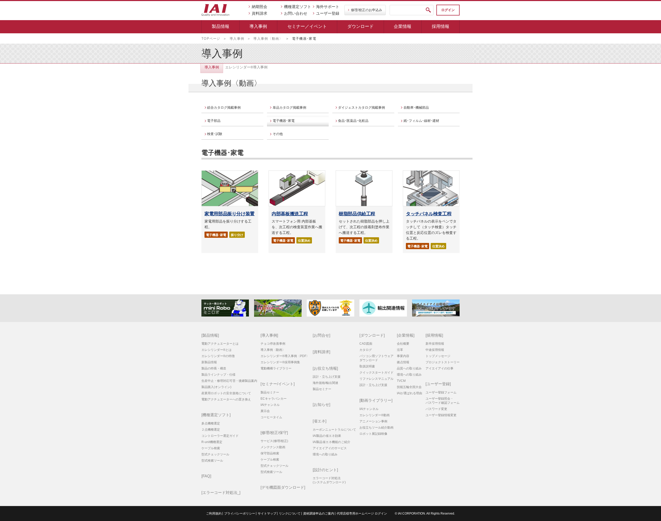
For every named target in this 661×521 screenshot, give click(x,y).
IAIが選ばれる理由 (409, 393)
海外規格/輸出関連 (325, 383)
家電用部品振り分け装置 (229, 213)
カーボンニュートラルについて (334, 429)
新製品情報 (209, 362)
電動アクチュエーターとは (220, 343)
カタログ (365, 350)
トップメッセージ (438, 356)
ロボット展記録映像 (373, 434)
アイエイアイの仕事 (439, 368)
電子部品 (214, 121)
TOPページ (211, 39)
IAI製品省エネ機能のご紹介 (331, 442)
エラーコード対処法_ (220, 492)
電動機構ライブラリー (276, 368)
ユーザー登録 (327, 13)
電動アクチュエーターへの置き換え (226, 399)
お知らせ (321, 404)
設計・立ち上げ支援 (327, 376)
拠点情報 (403, 362)
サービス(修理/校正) (274, 441)
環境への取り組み (325, 454)
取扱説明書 (367, 366)
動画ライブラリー (375, 400)
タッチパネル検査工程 (428, 213)
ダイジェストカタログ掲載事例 (361, 107)
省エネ (319, 421)
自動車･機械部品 (416, 107)
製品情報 (220, 26)
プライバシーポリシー (239, 513)
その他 (278, 134)
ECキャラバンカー (274, 398)
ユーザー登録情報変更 (441, 415)
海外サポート (327, 6)
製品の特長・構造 (213, 368)
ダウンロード (360, 26)
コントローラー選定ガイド (220, 436)
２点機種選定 (210, 429)
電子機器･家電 (284, 121)
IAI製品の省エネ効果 (327, 436)
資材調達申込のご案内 (318, 513)
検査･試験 (214, 134)
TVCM (401, 381)
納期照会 (259, 6)
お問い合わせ (295, 13)
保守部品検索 (270, 453)
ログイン (448, 10)
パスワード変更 (436, 409)
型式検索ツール (212, 460)
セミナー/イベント (278, 384)
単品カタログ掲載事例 (289, 107)
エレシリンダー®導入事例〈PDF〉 (285, 356)
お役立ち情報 (325, 368)
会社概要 (403, 343)
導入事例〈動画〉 (268, 39)
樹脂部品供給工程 (357, 213)
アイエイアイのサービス (330, 448)
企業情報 (402, 26)
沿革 (400, 350)
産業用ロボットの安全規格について (226, 393)
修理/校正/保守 (274, 432)
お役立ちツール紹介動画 (376, 427)
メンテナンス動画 (273, 447)
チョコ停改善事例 (273, 343)
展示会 (265, 411)
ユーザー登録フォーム (441, 392)
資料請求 (259, 13)
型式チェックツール (215, 454)
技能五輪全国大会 (409, 387)
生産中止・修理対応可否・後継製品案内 (229, 381)
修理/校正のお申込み (366, 10)
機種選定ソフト (297, 6)
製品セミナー (270, 392)
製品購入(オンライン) (216, 387)
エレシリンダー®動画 (374, 415)
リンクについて (290, 513)
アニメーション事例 (373, 421)
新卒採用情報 (435, 343)
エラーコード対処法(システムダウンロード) (329, 480)
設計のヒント (325, 470)
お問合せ (321, 335)
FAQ (206, 476)
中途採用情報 (435, 350)
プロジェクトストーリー (443, 362)
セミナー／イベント (307, 26)
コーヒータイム (271, 417)
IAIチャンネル (270, 405)
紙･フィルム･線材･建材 (421, 121)
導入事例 (258, 26)
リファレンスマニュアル (376, 379)
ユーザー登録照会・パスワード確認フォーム (443, 401)
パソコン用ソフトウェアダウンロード (376, 358)
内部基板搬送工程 (290, 213)
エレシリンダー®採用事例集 (280, 362)
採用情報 (440, 26)
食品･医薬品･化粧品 (353, 121)
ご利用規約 (214, 513)
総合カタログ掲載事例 (224, 107)
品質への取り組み (409, 368)
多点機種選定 (210, 423)
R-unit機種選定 (211, 442)
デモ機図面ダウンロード (283, 487)
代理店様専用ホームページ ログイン (362, 513)
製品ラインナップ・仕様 (218, 374)
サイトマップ (267, 513)
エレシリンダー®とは (216, 350)
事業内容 (403, 356)
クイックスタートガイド (376, 372)
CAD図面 (365, 343)
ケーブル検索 (210, 448)
